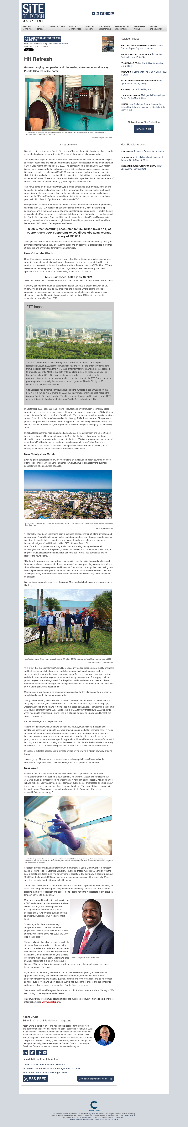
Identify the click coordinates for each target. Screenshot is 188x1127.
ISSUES (27, 27)
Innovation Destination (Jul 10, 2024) (141, 55)
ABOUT (156, 27)
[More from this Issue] (108, 43)
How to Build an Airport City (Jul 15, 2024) (143, 47)
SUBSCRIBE (99, 1119)
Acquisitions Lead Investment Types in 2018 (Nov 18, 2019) (142, 158)
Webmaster (120, 1117)
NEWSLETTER (122, 27)
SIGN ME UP (144, 129)
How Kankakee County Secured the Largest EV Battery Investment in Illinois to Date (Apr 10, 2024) (143, 106)
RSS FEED (37, 1078)
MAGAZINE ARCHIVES (84, 1119)
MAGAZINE (105, 27)
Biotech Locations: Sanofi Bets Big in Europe (46, 1072)
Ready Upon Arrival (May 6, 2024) (141, 82)
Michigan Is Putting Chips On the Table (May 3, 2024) (143, 97)
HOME (72, 1119)
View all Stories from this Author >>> (95, 1078)
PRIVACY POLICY (111, 1119)
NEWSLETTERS (57, 26)
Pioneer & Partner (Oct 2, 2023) (142, 151)
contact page (86, 1117)
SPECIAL (89, 27)
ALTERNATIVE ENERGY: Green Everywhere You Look (51, 1068)
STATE (75, 27)
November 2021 (60, 43)
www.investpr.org (51, 1002)
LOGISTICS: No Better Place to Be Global (44, 1064)
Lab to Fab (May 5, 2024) (138, 89)
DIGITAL (41, 27)
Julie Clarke (129, 1115)
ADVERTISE (139, 27)
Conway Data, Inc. (91, 1114)
